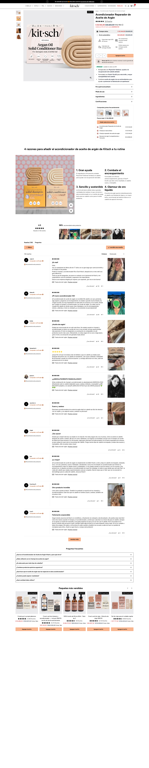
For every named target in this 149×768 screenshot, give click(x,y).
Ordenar (104, 254)
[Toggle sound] (71, 205)
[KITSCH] (74, 6)
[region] (74, 1)
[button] (104, 21)
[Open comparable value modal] (122, 25)
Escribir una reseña (117, 248)
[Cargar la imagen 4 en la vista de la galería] (19, 30)
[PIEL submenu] (46, 6)
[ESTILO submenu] (40, 6)
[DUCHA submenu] (53, 6)
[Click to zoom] (91, 78)
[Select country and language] (131, 6)
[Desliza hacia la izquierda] (47, 1)
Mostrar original (72, 282)
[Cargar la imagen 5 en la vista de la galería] (19, 37)
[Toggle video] (71, 211)
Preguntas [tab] (38, 243)
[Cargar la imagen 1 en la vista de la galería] (19, 12)
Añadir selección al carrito (107, 122)
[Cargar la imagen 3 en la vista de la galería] (19, 24)
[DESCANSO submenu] (63, 6)
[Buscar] (125, 6)
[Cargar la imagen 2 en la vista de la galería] (19, 18)
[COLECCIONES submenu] (96, 6)
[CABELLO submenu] (32, 6)
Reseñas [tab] (28, 243)
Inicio (97, 11)
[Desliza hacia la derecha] (101, 1)
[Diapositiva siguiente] (123, 234)
